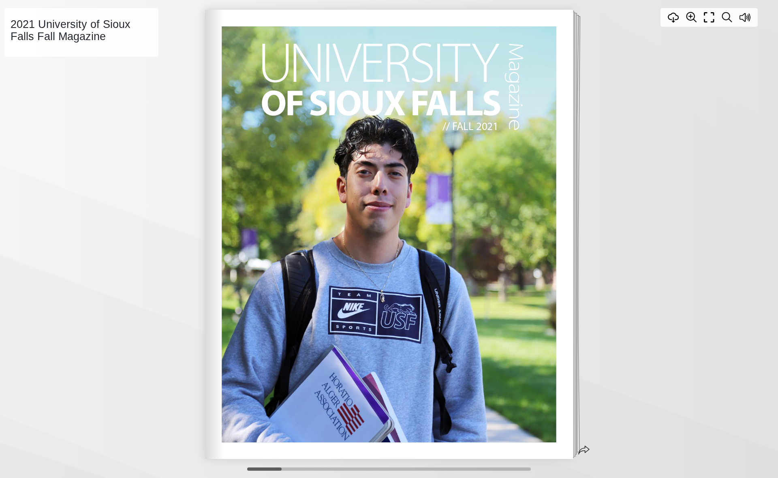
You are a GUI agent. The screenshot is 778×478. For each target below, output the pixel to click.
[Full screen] (709, 17)
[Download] (673, 17)
